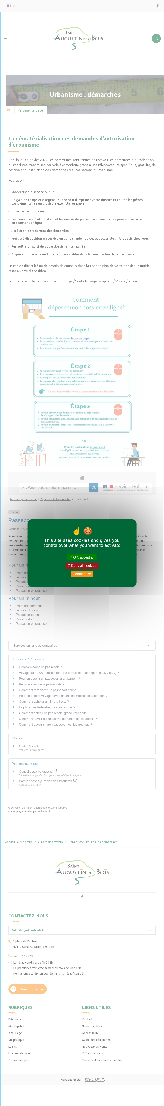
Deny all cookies (83, 565)
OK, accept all (83, 557)
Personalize (82, 574)
